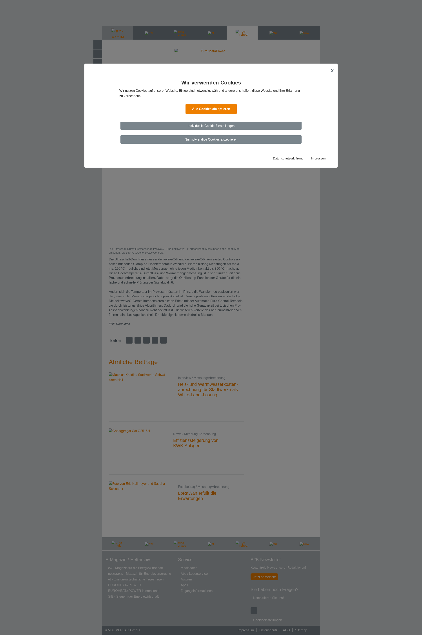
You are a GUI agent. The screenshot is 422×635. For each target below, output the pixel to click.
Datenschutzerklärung (288, 158)
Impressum (319, 158)
